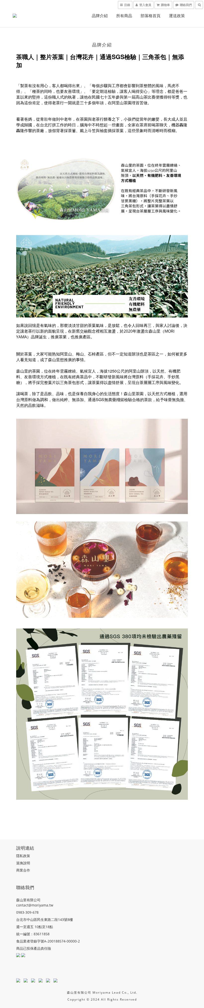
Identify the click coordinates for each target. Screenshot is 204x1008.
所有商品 (124, 15)
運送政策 (177, 15)
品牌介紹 (100, 15)
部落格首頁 (150, 15)
